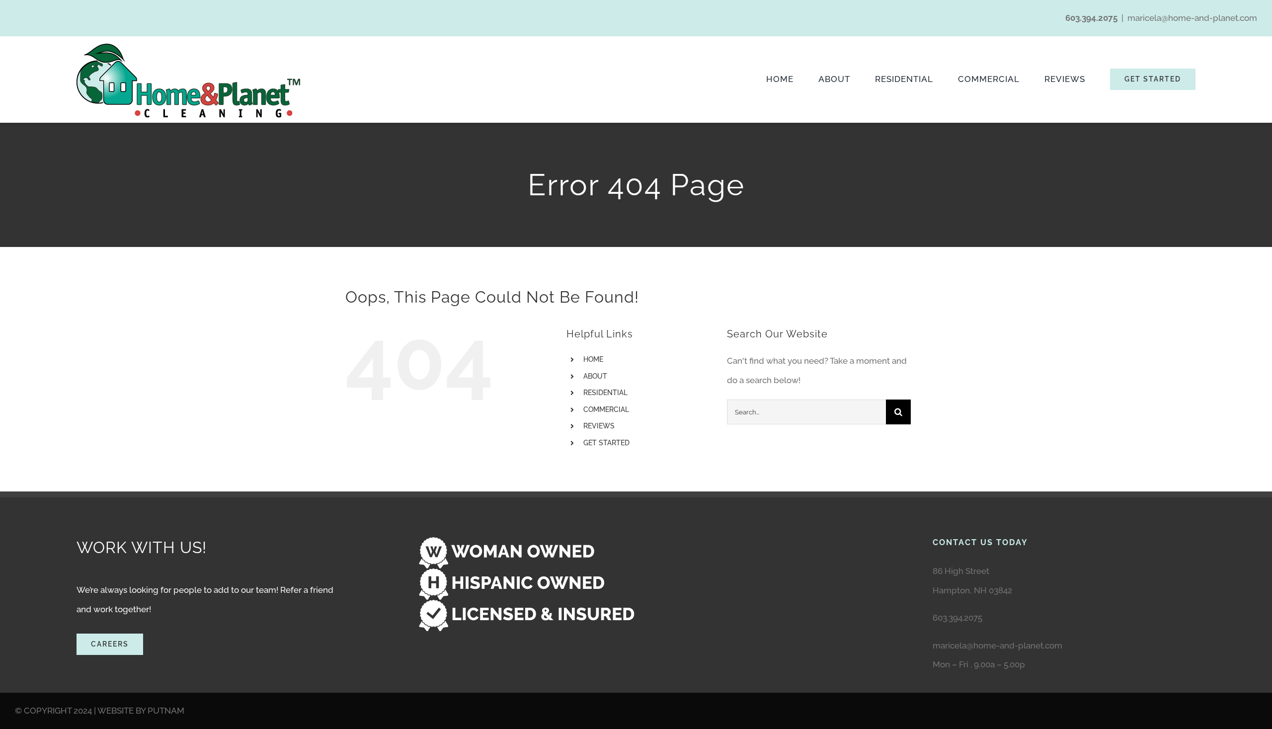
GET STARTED (606, 443)
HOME (593, 359)
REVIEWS (599, 426)
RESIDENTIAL (605, 393)
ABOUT (595, 376)
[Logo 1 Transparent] (188, 48)
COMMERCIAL (606, 409)
